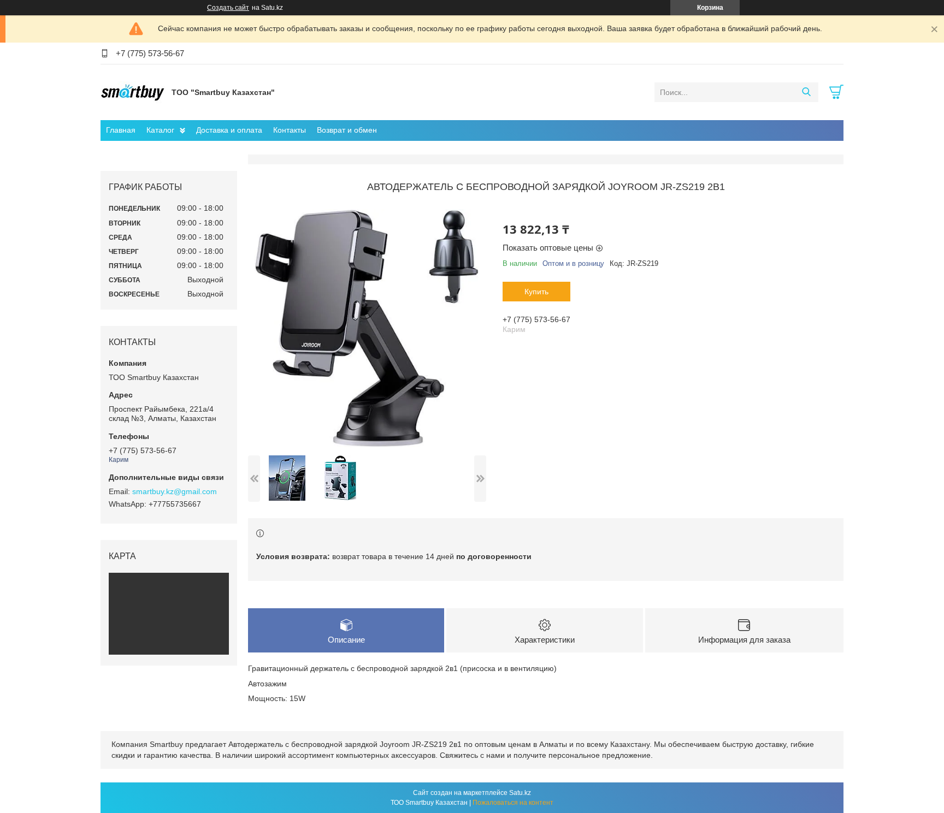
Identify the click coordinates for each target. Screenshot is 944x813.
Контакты (289, 130)
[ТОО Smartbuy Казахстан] (133, 91)
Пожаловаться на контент (513, 802)
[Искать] (806, 92)
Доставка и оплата (229, 130)
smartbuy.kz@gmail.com (174, 491)
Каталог (160, 130)
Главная (120, 130)
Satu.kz (520, 793)
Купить (536, 291)
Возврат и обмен (347, 130)
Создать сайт (228, 7)
